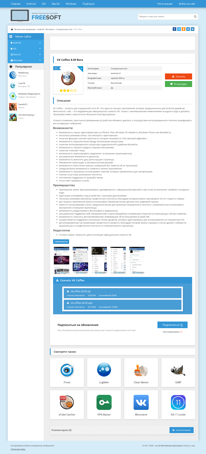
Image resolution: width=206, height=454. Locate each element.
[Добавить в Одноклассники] (183, 29)
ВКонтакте (141, 414)
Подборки (88, 3)
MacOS (56, 3)
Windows (71, 3)
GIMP (178, 382)
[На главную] (38, 16)
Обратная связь (18, 449)
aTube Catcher (67, 414)
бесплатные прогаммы (172, 445)
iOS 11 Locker (178, 414)
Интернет (50, 29)
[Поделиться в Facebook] (174, 29)
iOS (44, 3)
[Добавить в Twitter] (188, 29)
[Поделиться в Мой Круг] (179, 29)
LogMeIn (104, 382)
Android (31, 3)
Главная (15, 3)
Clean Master (141, 382)
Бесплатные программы (25, 29)
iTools (67, 382)
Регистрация (164, 3)
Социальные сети (64, 29)
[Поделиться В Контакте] (192, 29)
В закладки (180, 84)
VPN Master (104, 414)
